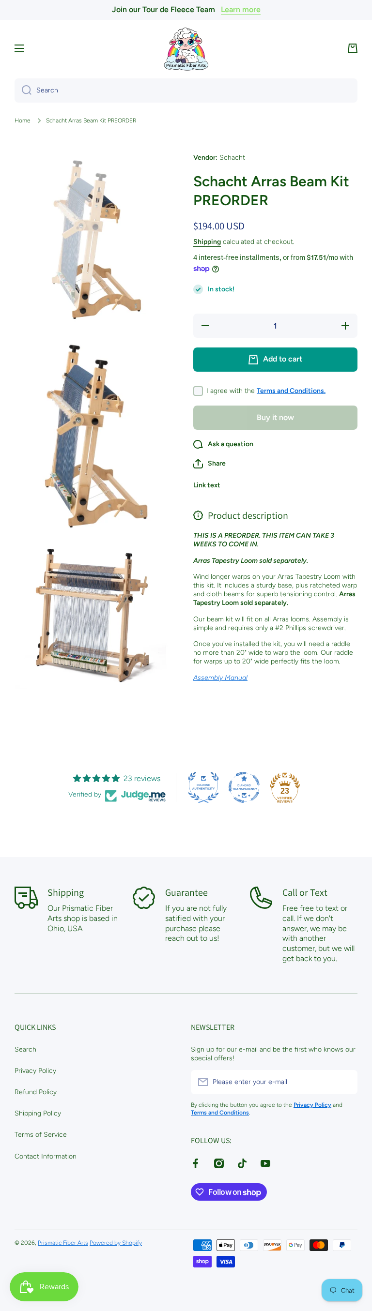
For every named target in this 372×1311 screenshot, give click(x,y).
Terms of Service (41, 1134)
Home (23, 120)
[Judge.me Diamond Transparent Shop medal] (244, 787)
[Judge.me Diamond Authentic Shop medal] (203, 787)
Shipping (207, 242)
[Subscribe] (345, 1082)
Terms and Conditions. (291, 391)
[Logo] (186, 48)
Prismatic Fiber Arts (63, 1242)
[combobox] (186, 90)
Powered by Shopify (116, 1242)
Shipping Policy (38, 1113)
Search (25, 1049)
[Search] (23, 90)
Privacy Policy (35, 1071)
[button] (352, 48)
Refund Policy (36, 1092)
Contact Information (46, 1156)
